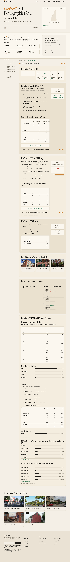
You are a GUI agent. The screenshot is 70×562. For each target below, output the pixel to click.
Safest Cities (26, 538)
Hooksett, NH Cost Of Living (32, 158)
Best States (26, 546)
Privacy (55, 543)
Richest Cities (26, 541)
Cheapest (49, 1)
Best (40, 1)
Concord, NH (47, 298)
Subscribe (18, 543)
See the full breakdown (26, 381)
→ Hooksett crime (46, 25)
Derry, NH (46, 303)
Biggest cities (41, 536)
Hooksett (31, 188)
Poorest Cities (26, 544)
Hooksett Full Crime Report (35, 145)
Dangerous (58, 1)
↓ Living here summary (47, 23)
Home (5, 4)
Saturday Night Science (34, 37)
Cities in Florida (42, 541)
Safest (44, 1)
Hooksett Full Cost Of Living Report (35, 208)
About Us (63, 1)
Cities (37, 1)
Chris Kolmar (9, 28)
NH (7, 4)
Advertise (55, 541)
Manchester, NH (47, 307)
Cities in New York (42, 543)
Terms (55, 544)
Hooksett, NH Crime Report (32, 85)
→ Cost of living (46, 26)
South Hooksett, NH (48, 289)
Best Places (26, 536)
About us (55, 536)
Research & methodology (58, 538)
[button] (42, 63)
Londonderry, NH (47, 293)
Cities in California (42, 538)
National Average (45, 188)
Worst (53, 1)
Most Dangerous (27, 543)
